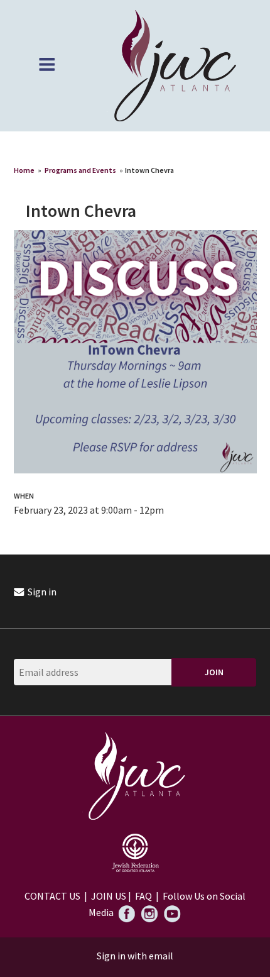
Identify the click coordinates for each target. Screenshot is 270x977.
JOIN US (108, 896)
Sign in (41, 591)
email (161, 955)
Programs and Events (80, 170)
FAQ (143, 896)
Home (24, 170)
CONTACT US (52, 896)
